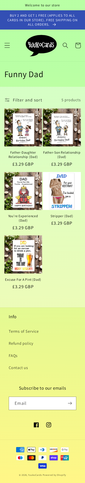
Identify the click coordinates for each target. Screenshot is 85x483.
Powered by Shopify (54, 474)
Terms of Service (24, 331)
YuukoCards (35, 474)
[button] (7, 45)
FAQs (13, 355)
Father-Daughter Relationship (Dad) (23, 154)
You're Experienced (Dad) (23, 218)
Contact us (18, 367)
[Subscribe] (70, 403)
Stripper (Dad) (62, 216)
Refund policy (21, 343)
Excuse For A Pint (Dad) (23, 279)
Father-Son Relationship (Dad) (62, 154)
